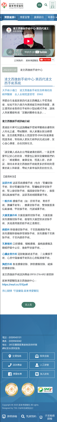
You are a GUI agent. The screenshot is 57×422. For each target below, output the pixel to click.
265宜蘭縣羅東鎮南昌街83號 (23, 344)
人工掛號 (44, 365)
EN (39, 5)
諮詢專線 (17, 365)
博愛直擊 (25, 17)
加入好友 (44, 374)
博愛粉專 (17, 374)
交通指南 (16, 356)
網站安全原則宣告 (11, 348)
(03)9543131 (15, 337)
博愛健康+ (10, 17)
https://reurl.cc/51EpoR (15, 285)
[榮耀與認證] (28, 390)
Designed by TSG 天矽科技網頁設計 (17, 408)
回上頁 (28, 304)
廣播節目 (39, 17)
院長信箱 (44, 356)
